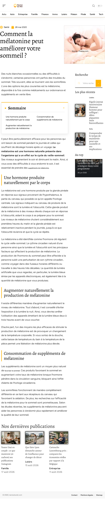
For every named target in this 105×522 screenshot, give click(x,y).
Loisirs (28, 461)
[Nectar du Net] (18, 6)
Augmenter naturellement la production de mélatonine (19, 126)
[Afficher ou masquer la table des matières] (45, 108)
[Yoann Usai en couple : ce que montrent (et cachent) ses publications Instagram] (10, 438)
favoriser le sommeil (12, 371)
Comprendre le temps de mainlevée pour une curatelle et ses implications (95, 141)
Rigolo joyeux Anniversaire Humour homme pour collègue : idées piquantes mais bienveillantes (96, 112)
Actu (91, 129)
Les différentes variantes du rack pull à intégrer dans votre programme (88, 164)
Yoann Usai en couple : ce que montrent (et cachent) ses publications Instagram (8, 455)
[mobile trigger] (5, 6)
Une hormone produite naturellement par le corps (18, 118)
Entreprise (54, 468)
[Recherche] (93, 6)
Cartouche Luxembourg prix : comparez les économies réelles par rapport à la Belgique (58, 455)
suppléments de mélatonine (38, 168)
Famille (5, 468)
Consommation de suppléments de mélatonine (49, 118)
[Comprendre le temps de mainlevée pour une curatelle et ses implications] (80, 139)
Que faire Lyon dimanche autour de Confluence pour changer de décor (34, 452)
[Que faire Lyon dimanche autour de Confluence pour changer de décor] (34, 438)
